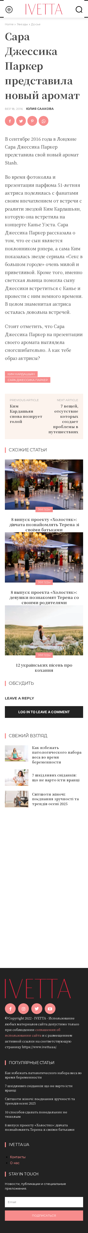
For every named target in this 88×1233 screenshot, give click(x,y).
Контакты (18, 1157)
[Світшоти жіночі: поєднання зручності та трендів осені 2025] (16, 799)
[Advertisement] (44, 880)
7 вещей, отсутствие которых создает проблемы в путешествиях (63, 418)
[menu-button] (9, 9)
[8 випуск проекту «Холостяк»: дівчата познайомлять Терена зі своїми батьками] (44, 484)
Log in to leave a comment (44, 712)
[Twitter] (21, 121)
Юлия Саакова (40, 108)
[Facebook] (10, 121)
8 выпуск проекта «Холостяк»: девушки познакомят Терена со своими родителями (44, 597)
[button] (79, 9)
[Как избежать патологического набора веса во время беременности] (16, 753)
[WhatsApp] (43, 121)
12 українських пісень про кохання (44, 667)
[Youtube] (50, 1008)
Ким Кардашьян (21, 374)
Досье (36, 24)
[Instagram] (23, 1008)
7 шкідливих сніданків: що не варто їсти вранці (55, 777)
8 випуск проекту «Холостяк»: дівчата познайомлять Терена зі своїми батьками (44, 525)
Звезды (22, 24)
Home (9, 24)
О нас (15, 1163)
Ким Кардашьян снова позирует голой (26, 413)
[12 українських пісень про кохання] (44, 630)
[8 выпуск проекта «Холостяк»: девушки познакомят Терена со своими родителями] (44, 557)
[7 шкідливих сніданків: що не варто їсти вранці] (16, 777)
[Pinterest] (32, 121)
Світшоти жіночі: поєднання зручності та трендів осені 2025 (55, 799)
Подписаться (44, 1215)
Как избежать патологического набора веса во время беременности (56, 754)
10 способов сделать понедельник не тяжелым (36, 1114)
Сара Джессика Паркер (28, 380)
